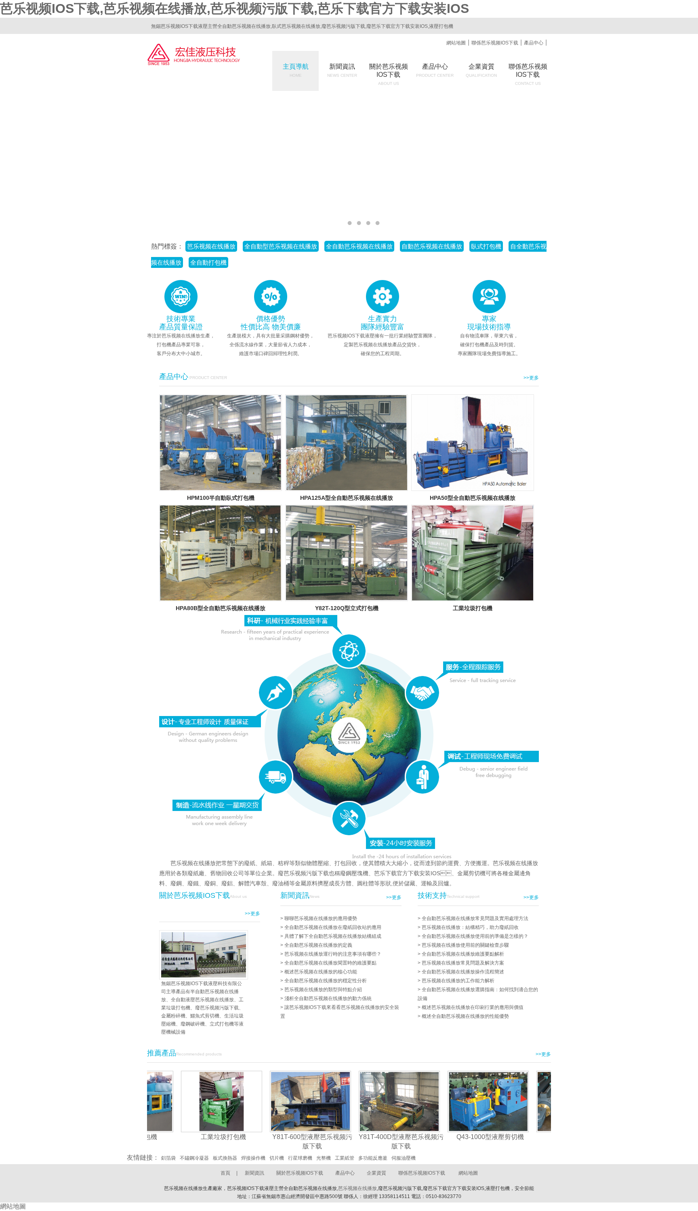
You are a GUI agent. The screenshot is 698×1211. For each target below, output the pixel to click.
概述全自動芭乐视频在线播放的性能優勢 (465, 1016)
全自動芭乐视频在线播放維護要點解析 (463, 954)
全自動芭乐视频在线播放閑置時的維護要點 (330, 963)
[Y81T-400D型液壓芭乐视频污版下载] (365, 1101)
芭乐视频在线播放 (357, 1188)
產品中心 (533, 43)
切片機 (276, 1158)
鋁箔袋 (168, 1158)
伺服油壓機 (403, 1158)
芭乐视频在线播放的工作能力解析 (458, 981)
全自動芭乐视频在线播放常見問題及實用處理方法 (475, 918)
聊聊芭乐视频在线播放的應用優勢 (320, 918)
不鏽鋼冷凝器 (194, 1158)
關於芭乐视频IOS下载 (299, 1173)
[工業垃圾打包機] (188, 1101)
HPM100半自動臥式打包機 (220, 498)
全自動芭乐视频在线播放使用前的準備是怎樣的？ (475, 936)
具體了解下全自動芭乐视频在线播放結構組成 (332, 936)
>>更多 (531, 378)
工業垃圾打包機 (472, 608)
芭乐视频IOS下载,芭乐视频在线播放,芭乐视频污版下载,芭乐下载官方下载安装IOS (234, 8)
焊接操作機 (253, 1158)
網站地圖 (456, 43)
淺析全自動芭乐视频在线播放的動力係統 (328, 998)
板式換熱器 (225, 1158)
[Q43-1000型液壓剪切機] (454, 1101)
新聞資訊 (342, 70)
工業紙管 (344, 1158)
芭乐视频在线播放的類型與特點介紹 (323, 989)
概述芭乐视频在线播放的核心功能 (320, 972)
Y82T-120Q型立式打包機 (346, 608)
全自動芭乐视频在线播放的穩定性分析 (325, 981)
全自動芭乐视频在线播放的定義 (318, 945)
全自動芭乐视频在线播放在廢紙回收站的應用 (332, 927)
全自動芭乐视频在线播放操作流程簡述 (463, 972)
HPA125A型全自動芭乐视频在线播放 (346, 498)
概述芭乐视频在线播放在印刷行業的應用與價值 (473, 1007)
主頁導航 (296, 70)
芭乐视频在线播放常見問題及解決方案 (463, 963)
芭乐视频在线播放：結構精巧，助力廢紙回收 (470, 927)
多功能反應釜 (372, 1158)
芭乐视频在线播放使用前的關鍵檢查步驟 (465, 945)
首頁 (225, 1173)
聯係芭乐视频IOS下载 (494, 43)
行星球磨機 (300, 1158)
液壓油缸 (545, 1136)
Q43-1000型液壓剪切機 (456, 1136)
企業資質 (481, 70)
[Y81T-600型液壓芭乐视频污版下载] (276, 1101)
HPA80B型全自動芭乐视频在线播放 (220, 608)
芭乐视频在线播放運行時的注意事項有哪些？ (332, 954)
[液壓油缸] (543, 1101)
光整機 (323, 1158)
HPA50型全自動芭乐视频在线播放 (472, 498)
